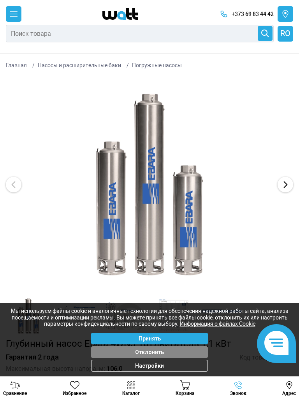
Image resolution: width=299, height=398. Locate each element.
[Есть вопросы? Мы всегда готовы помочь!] (276, 343)
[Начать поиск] (265, 33)
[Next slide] (285, 184)
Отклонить (149, 352)
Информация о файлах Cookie (217, 324)
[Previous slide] (13, 184)
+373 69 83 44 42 (253, 14)
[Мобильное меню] (13, 14)
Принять (150, 338)
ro (285, 33)
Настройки (149, 366)
